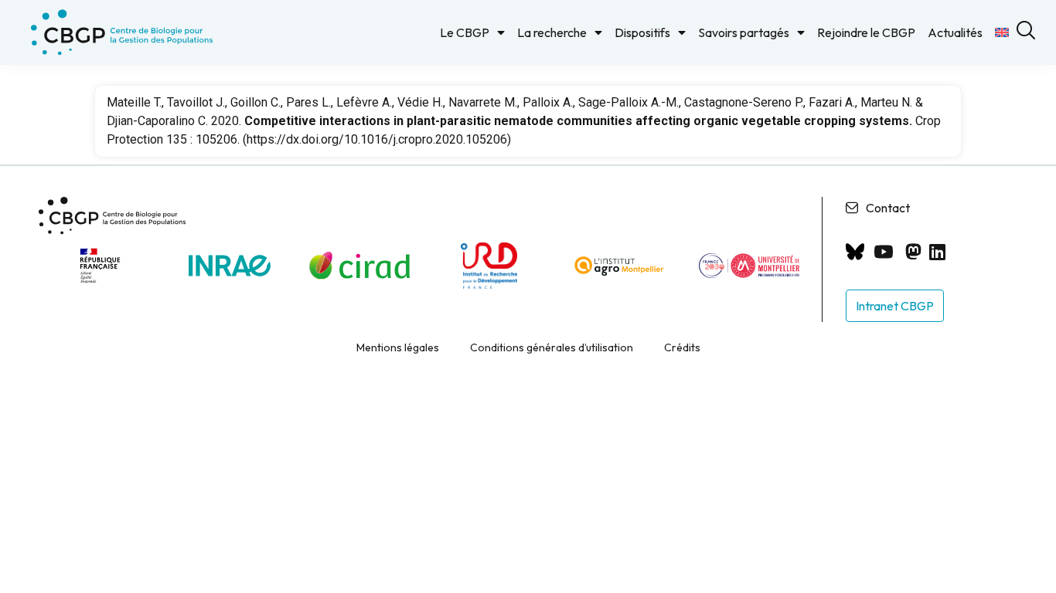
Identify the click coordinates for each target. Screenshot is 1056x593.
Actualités (955, 32)
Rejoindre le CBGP (866, 32)
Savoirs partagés (743, 32)
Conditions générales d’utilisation (551, 347)
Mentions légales (397, 347)
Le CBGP (464, 32)
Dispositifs (642, 32)
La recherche (552, 32)
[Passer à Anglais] (1002, 32)
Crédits (682, 347)
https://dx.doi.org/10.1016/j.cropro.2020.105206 (377, 139)
